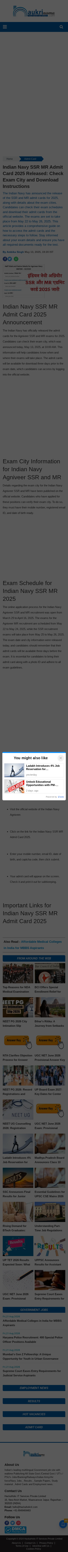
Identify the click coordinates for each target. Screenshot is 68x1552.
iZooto (61, 797)
